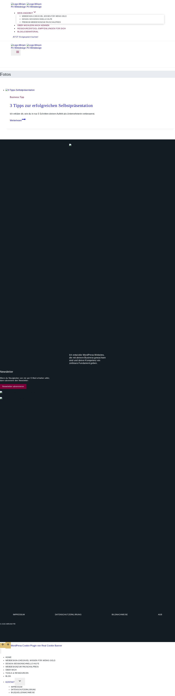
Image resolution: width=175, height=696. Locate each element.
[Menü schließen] (0, 651)
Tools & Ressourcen (16, 673)
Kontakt (10, 682)
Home (8, 657)
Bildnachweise (120, 614)
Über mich (11, 670)
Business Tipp (17, 97)
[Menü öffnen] (16, 52)
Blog (8, 676)
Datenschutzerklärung (68, 614)
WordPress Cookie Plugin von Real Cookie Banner (36, 645)
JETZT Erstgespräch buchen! (25, 37)
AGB (160, 614)
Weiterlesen (18, 120)
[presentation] (90, 90)
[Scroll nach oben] (2, 645)
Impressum (19, 614)
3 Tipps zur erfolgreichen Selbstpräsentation (51, 105)
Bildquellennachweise (23, 692)
